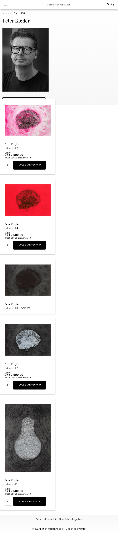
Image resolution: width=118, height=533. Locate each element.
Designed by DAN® (76, 528)
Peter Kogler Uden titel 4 (12, 226)
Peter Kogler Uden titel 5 (12, 146)
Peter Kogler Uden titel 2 (12, 366)
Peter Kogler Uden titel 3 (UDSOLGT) (18, 306)
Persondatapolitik (46, 519)
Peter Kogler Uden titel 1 (12, 482)
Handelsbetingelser (70, 519)
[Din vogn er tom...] (112, 5)
